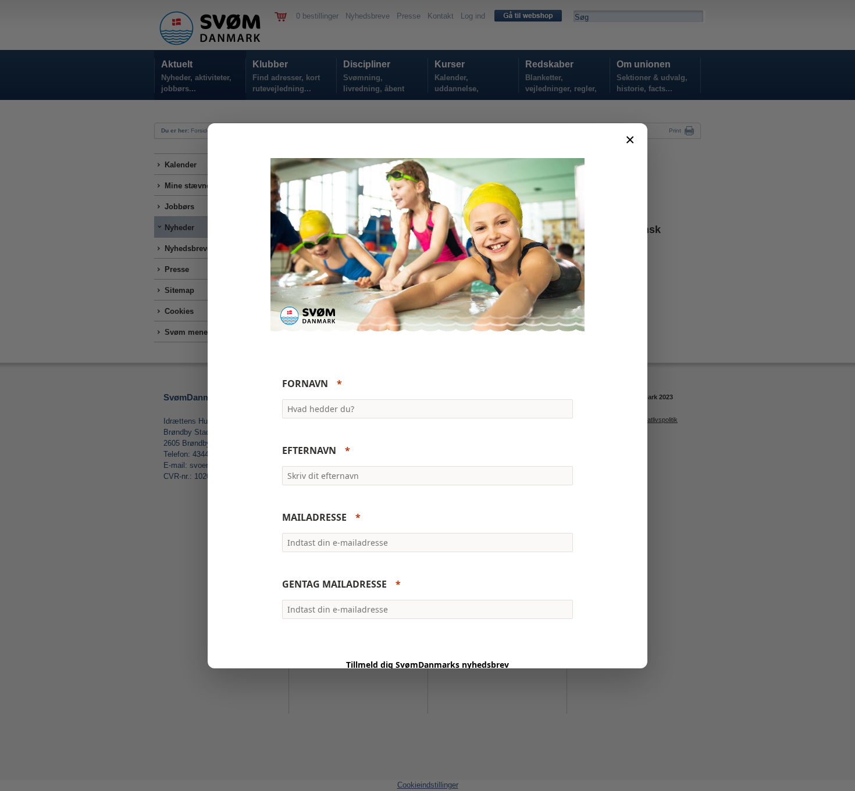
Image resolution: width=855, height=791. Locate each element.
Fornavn (305, 383)
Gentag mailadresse (334, 584)
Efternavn (309, 450)
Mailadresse (314, 517)
